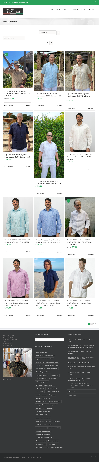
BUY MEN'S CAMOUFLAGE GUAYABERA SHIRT (80, 373)
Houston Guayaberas (55, 401)
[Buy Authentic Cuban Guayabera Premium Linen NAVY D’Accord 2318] (18, 132)
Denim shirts (39, 391)
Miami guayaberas (41, 424)
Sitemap (5, 379)
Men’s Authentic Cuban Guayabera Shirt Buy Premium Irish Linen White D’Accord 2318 (79, 303)
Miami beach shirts (41, 421)
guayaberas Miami (41, 401)
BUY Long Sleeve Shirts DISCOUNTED (79, 363)
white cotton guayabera (42, 447)
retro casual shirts (41, 428)
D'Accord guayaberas (42, 382)
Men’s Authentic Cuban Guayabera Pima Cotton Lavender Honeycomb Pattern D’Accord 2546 (16, 303)
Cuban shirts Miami (41, 378)
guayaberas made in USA (43, 398)
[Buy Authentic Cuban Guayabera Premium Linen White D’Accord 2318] (49, 145)
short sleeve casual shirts (43, 431)
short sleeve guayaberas (43, 434)
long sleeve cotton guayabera (44, 408)
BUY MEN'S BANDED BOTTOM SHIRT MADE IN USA (81, 368)
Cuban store (52, 378)
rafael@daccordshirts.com (21, 2)
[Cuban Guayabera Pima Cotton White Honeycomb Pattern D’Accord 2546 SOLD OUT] (80, 132)
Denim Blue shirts (52, 388)
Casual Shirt (39, 365)
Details (29, 105)
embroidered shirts (41, 395)
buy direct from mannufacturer (44, 359)
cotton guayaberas (52, 368)
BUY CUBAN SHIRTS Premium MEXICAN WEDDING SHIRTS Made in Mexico (82, 385)
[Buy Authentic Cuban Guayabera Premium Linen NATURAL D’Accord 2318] (80, 71)
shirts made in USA (54, 428)
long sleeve (54, 405)
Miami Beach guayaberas (43, 418)
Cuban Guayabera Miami (43, 372)
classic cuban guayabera (52, 365)
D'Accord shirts (40, 388)
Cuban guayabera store (42, 375)
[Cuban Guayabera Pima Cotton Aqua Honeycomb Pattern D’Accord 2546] (18, 217)
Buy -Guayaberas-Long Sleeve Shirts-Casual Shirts (80, 340)
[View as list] (51, 43)
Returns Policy (72, 391)
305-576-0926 (9, 2)
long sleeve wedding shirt (43, 411)
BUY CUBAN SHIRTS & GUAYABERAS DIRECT (79, 352)
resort (50, 424)
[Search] (93, 9)
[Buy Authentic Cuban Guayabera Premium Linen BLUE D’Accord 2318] (49, 71)
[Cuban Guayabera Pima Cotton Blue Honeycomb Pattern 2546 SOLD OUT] (49, 217)
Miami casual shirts (54, 421)
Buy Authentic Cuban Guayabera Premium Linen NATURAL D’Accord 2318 (79, 96)
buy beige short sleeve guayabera (45, 355)
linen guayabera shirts (42, 405)
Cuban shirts (54, 375)
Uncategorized (72, 395)
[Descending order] (58, 33)
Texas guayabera (41, 441)
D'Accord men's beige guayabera (45, 385)
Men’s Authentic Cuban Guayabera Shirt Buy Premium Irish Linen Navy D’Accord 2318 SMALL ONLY (47, 303)
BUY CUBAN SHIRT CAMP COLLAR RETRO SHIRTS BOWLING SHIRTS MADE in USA (81, 346)
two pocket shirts (41, 444)
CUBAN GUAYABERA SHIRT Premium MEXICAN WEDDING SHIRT (79, 379)
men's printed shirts (41, 414)
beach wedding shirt (41, 352)
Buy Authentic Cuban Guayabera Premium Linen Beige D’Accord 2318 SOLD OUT (17, 93)
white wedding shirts (57, 447)
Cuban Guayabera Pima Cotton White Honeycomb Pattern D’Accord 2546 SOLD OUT (79, 157)
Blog (10, 379)
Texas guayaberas (53, 441)
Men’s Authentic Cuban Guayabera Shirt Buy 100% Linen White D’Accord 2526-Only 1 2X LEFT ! (80, 242)
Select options (9, 105)
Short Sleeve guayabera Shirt (44, 437)
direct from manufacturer (52, 391)
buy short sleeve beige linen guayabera (47, 362)
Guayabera (52, 395)
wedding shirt (51, 444)
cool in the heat (40, 368)
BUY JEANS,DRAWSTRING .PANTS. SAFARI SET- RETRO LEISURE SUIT (81, 358)
